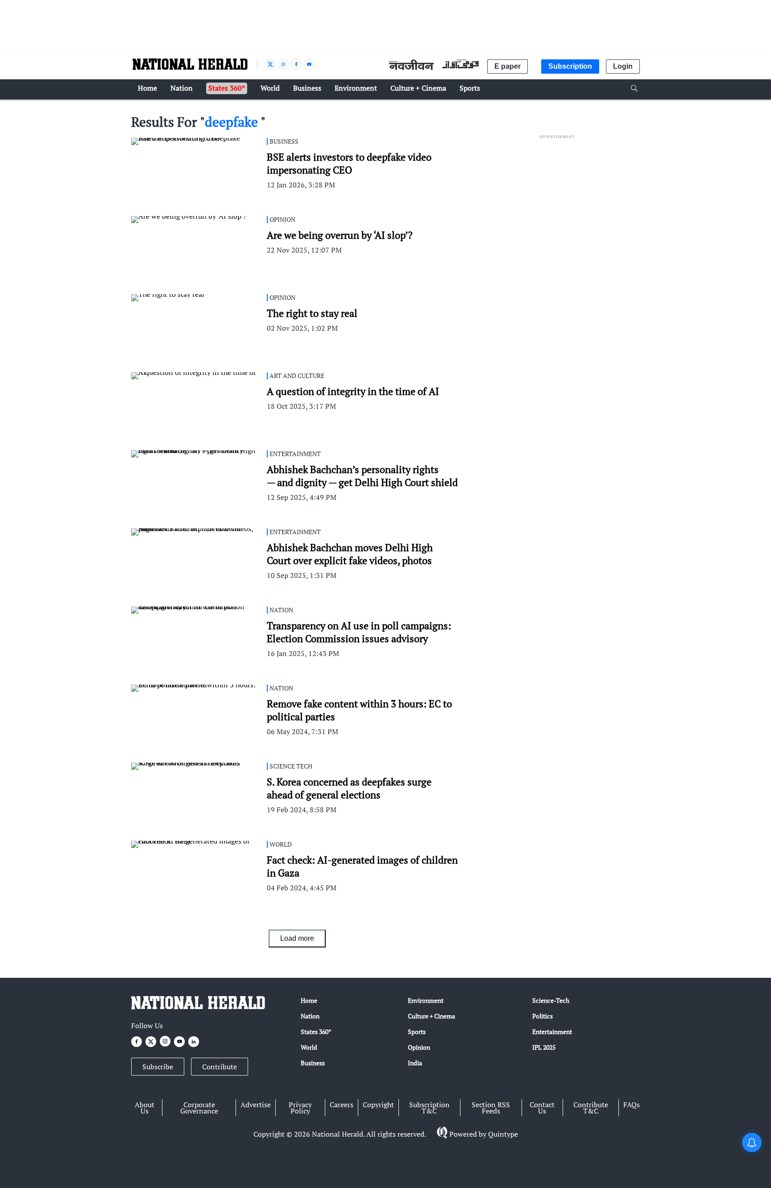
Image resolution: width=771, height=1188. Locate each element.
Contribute (219, 1067)
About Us (144, 1108)
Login (623, 66)
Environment (426, 1000)
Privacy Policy (300, 1108)
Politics (542, 1016)
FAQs (631, 1104)
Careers (341, 1104)
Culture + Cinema (431, 1016)
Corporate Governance (199, 1108)
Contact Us (542, 1108)
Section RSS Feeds (491, 1108)
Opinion (419, 1047)
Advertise (255, 1104)
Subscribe (157, 1067)
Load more (297, 938)
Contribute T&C (590, 1108)
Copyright (378, 1104)
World (309, 1047)
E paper (507, 66)
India (415, 1063)
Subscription (570, 66)
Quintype (503, 1134)
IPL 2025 (543, 1047)
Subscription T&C (429, 1108)
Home (309, 1000)
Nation (310, 1016)
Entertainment (552, 1031)
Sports (417, 1031)
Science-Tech (550, 1000)
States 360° (316, 1031)
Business (313, 1063)
